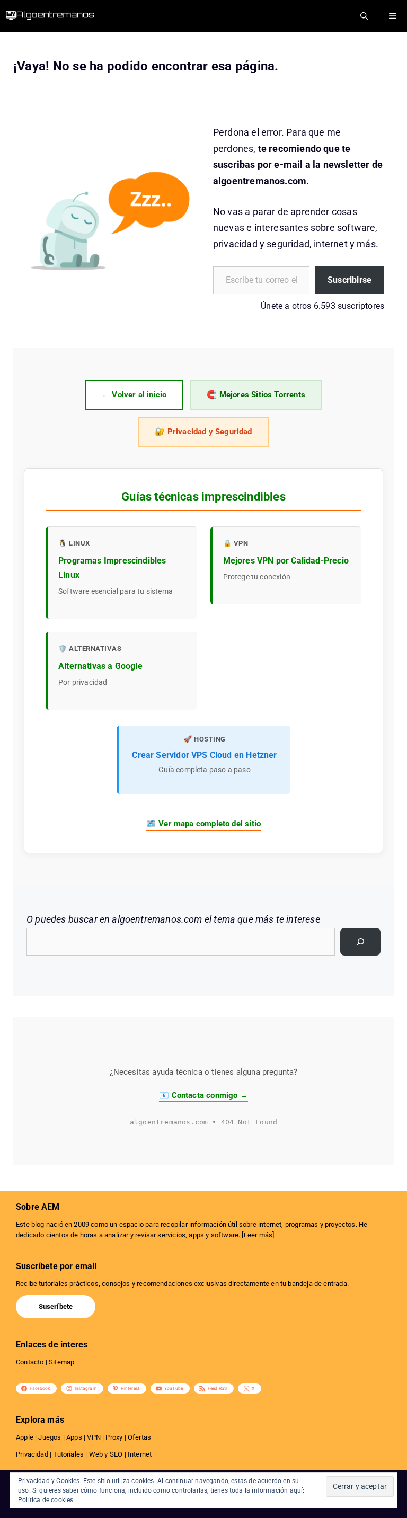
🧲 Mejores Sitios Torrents (256, 394)
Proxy (113, 1437)
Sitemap (61, 1362)
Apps (74, 1437)
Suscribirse (349, 280)
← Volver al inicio (134, 394)
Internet (140, 1454)
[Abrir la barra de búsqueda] (364, 16)
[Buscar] (360, 942)
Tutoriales (68, 1454)
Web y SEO (106, 1454)
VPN (94, 1437)
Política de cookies (45, 1500)
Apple (24, 1437)
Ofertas (139, 1437)
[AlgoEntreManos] (58, 16)
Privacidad (32, 1454)
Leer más (258, 1235)
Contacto (29, 1362)
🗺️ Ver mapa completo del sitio (203, 823)
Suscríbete (56, 1306)
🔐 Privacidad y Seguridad (203, 431)
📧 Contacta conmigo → (203, 1095)
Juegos (49, 1437)
